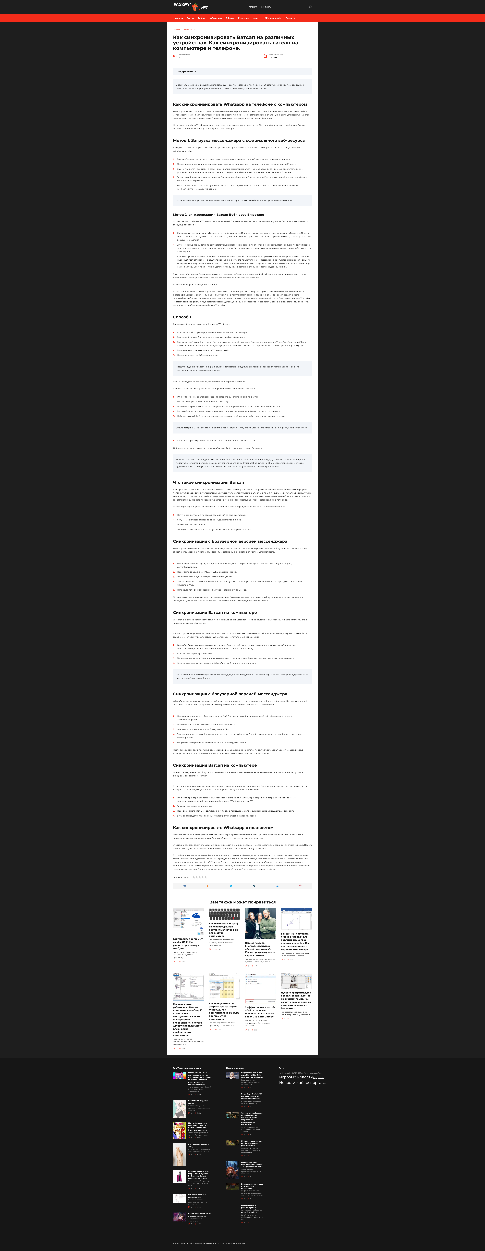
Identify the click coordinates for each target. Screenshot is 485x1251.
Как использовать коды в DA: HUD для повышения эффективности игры (252, 1187)
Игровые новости (296, 1077)
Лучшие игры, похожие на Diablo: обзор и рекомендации (251, 1143)
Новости (178, 18)
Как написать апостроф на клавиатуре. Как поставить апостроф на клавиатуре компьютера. (223, 929)
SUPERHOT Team (298, 1073)
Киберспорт (215, 18)
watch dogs (314, 1073)
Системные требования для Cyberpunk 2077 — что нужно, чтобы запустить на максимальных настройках (251, 1118)
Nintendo (285, 1073)
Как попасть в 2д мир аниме (198, 1102)
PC (290, 1073)
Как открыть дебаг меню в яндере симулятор (199, 1215)
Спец (324, 1083)
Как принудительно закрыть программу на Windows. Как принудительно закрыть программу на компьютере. (224, 1011)
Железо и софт (273, 18)
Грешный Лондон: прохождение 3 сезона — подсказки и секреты (251, 1164)
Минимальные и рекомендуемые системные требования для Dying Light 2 (251, 1208)
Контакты (266, 7)
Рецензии (243, 18)
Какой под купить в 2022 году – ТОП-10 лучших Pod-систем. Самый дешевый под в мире (199, 1174)
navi (280, 1073)
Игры (256, 18)
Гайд (319, 1073)
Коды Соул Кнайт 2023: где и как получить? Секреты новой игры (251, 1096)
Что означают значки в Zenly (198, 1145)
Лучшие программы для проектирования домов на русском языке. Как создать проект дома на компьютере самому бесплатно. (296, 1000)
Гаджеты (290, 18)
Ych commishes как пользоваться (196, 1196)
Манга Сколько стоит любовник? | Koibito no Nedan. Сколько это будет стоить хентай (198, 1126)
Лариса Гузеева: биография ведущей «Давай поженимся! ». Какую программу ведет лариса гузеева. (260, 949)
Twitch (307, 1073)
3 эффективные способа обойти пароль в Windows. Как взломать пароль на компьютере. (260, 1012)
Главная (253, 7)
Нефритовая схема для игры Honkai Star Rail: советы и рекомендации (252, 1075)
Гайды (201, 18)
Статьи (190, 18)
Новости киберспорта (300, 1082)
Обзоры (230, 18)
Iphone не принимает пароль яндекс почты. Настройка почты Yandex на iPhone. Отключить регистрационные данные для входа (199, 1078)
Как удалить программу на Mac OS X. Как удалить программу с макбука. (188, 944)
